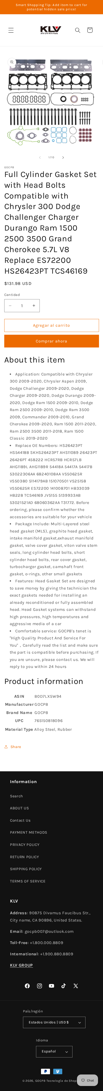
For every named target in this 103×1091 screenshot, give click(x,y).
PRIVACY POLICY (24, 844)
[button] (11, 30)
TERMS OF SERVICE (28, 881)
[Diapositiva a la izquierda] (40, 157)
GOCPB (40, 1080)
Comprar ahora (51, 341)
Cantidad (12, 295)
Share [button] (15, 747)
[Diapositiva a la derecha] (63, 157)
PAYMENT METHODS (28, 832)
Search (16, 796)
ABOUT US (19, 808)
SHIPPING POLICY (26, 869)
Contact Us (20, 820)
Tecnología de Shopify (63, 1080)
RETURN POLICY (24, 857)
